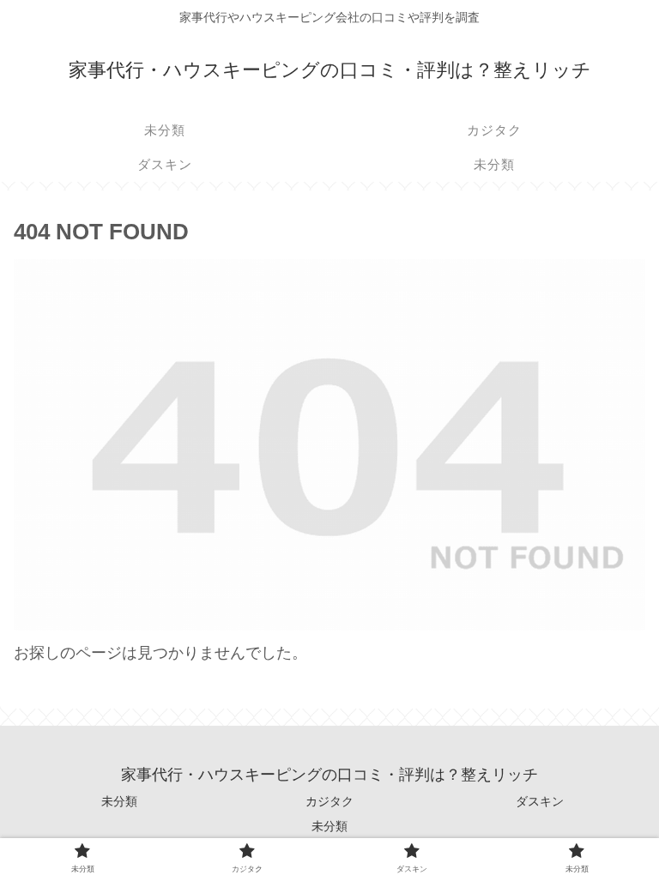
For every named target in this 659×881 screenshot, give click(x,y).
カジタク (329, 801)
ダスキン (540, 801)
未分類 (119, 801)
